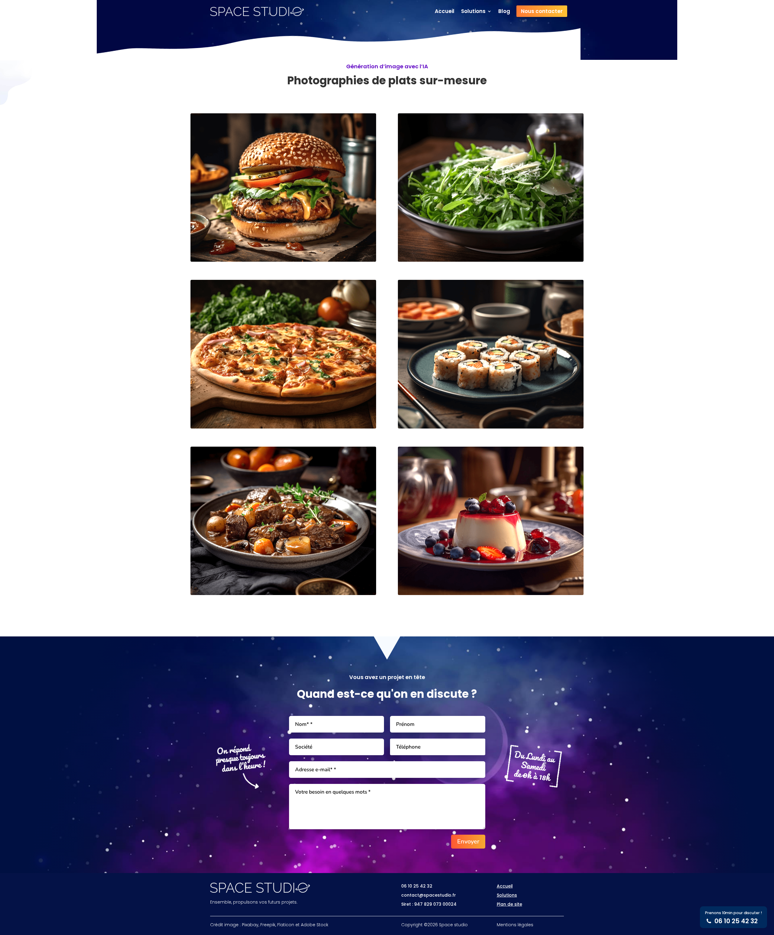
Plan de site (509, 904)
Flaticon (285, 925)
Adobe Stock (314, 925)
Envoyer (468, 841)
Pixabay (250, 925)
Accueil (444, 12)
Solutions (473, 12)
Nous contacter (542, 11)
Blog (504, 12)
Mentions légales (515, 925)
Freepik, (268, 925)
